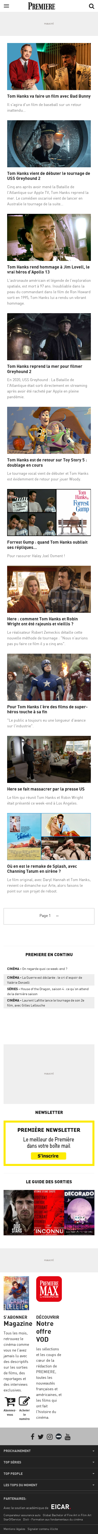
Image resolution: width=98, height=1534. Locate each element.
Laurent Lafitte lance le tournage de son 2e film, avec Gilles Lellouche (45, 1002)
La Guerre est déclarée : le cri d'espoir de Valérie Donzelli (44, 979)
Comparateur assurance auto (22, 1515)
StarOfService (12, 1519)
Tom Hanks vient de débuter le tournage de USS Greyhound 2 (48, 176)
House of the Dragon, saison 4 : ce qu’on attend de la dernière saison (48, 991)
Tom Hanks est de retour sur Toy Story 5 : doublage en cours (47, 462)
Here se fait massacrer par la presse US (46, 788)
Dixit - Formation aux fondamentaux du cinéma (53, 1519)
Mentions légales (14, 1529)
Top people (13, 1474)
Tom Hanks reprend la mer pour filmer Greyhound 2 (44, 369)
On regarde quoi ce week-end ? (37, 969)
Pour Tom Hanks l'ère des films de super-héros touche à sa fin (47, 709)
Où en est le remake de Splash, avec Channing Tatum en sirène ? (42, 869)
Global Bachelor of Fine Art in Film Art (67, 1515)
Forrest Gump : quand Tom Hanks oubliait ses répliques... (47, 545)
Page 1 (45, 915)
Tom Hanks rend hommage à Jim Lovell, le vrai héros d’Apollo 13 (48, 269)
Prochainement (17, 1451)
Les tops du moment (20, 1485)
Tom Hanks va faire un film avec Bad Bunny (49, 96)
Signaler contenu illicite (43, 1529)
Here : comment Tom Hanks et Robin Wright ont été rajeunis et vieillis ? (42, 621)
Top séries (12, 1462)
